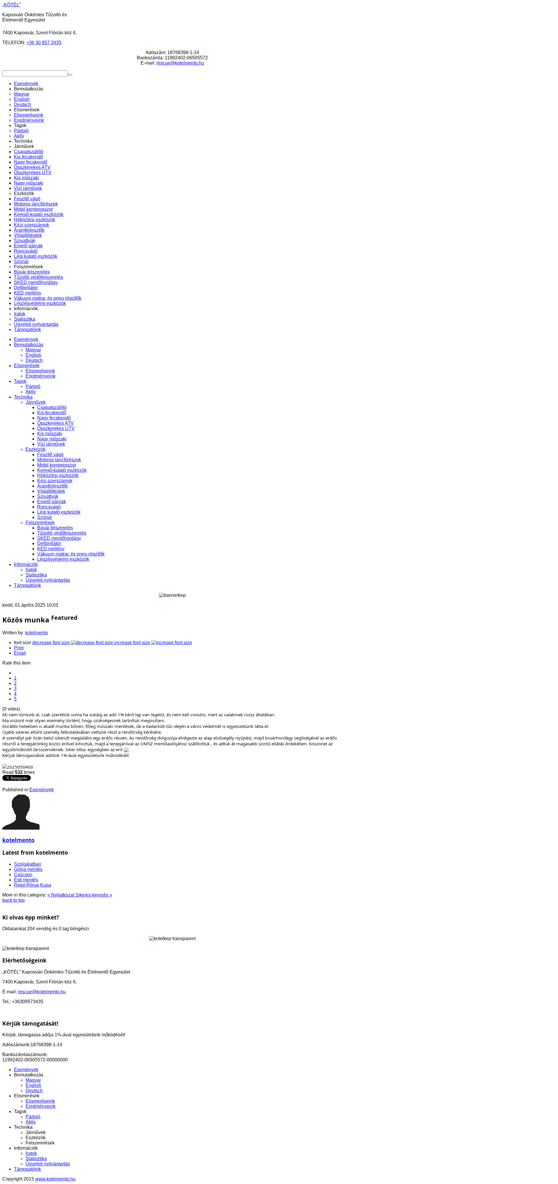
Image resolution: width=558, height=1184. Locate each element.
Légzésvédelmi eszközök (63, 559)
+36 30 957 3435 (43, 42)
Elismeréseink (40, 370)
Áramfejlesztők (52, 485)
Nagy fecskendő (54, 417)
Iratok (31, 569)
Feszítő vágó (50, 454)
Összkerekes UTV (56, 428)
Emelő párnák (51, 501)
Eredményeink (41, 376)
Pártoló (33, 386)
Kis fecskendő (51, 412)
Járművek (36, 402)
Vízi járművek (51, 444)
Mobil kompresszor (56, 464)
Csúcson (23, 874)
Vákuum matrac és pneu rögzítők (71, 553)
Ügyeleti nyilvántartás (48, 580)
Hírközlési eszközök (57, 475)
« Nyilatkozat (61, 894)
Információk (26, 564)
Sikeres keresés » (93, 894)
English (33, 355)
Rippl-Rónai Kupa (32, 885)
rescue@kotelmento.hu (180, 62)
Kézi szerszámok (54, 480)
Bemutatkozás (28, 344)
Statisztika (36, 574)
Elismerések (27, 365)
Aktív (31, 391)
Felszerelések (40, 522)
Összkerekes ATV (55, 423)
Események (26, 339)
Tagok (20, 381)
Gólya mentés (28, 869)
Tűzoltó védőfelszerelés (61, 533)
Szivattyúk (47, 496)
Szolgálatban (27, 864)
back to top (13, 900)
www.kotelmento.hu (55, 1178)
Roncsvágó (49, 506)
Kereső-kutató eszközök (62, 470)
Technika (23, 396)
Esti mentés (26, 879)
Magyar (33, 349)
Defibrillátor (49, 543)
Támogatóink (27, 585)
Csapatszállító (52, 407)
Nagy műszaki (52, 438)
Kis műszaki (49, 433)
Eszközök (36, 449)
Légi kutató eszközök (59, 512)
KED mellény (51, 548)
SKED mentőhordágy (59, 538)
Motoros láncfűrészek (59, 459)
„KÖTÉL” (11, 4)
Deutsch (34, 360)
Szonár (44, 517)
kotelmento (36, 632)
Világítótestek (51, 491)
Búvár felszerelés (55, 527)
